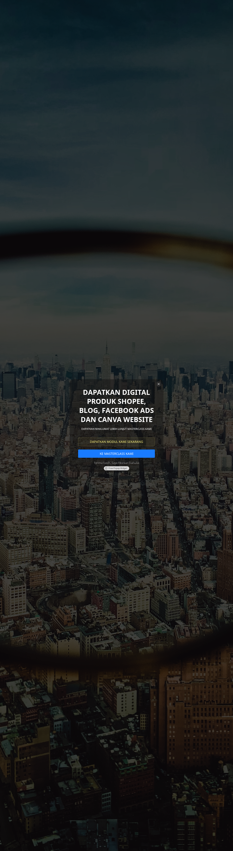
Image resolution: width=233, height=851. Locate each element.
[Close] (158, 384)
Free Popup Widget (117, 468)
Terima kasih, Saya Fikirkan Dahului (116, 463)
